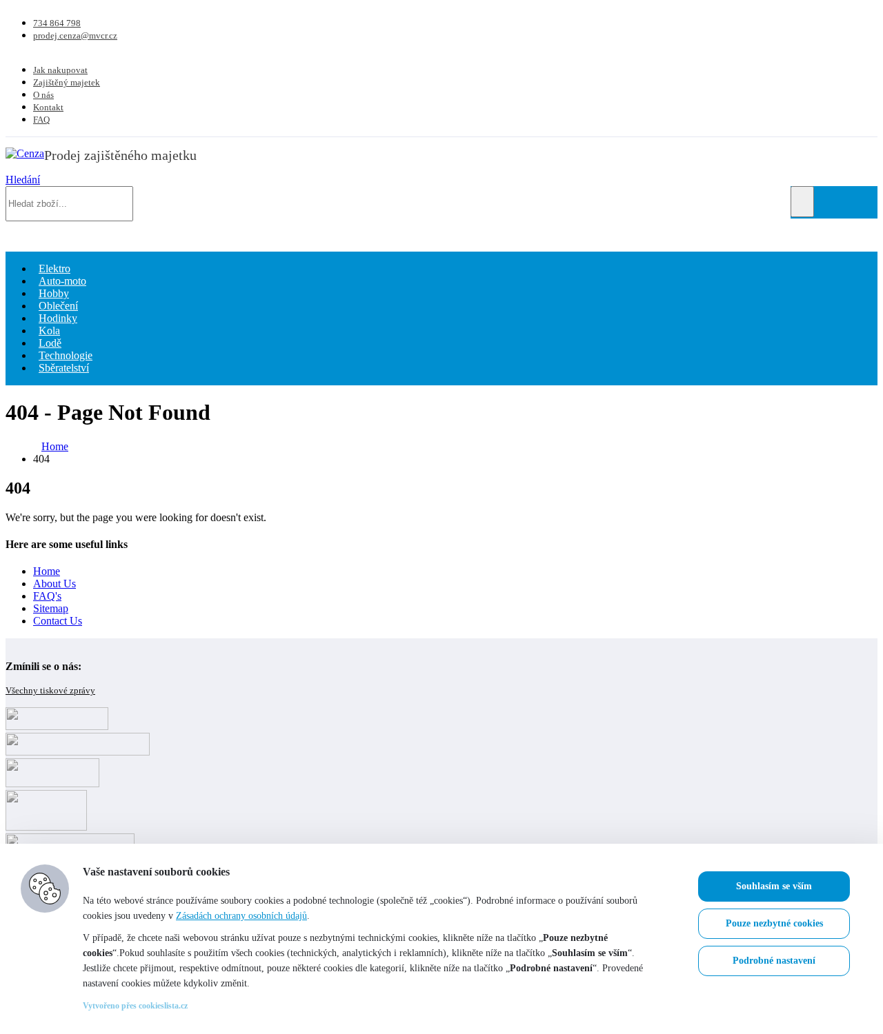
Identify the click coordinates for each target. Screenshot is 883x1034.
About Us (54, 583)
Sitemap (50, 608)
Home (46, 571)
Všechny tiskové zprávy (50, 690)
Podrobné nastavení (774, 960)
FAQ (41, 119)
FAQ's (47, 596)
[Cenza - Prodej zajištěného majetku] (25, 153)
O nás (43, 95)
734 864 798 (57, 23)
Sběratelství (64, 368)
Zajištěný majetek (66, 82)
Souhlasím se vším (774, 886)
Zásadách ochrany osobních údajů (241, 916)
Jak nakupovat (60, 70)
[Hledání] (802, 201)
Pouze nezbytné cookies (774, 923)
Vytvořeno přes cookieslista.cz (135, 1006)
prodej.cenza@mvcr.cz (75, 35)
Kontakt (48, 107)
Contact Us (57, 621)
